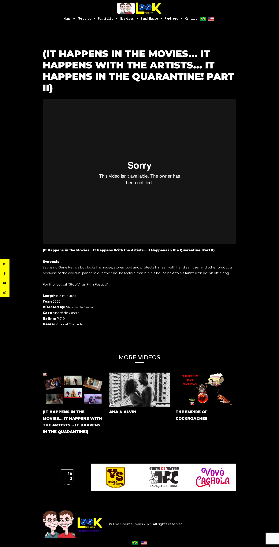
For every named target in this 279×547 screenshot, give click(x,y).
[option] (67, 477)
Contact (191, 18)
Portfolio (105, 18)
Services (127, 18)
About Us (84, 18)
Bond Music (149, 18)
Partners (171, 18)
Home (67, 18)
